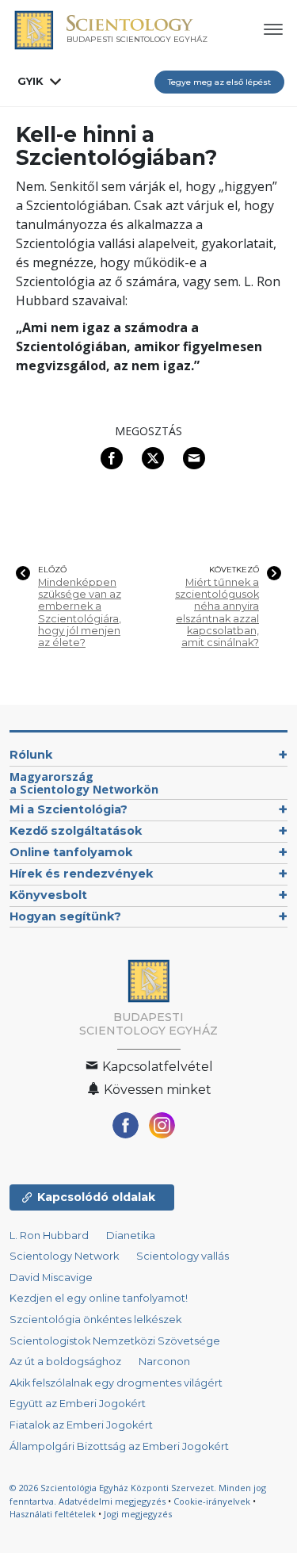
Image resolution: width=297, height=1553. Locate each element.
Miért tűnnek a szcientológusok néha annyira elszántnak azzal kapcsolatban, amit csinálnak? (217, 612)
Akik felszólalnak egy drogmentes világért (116, 1383)
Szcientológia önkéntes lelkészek (95, 1319)
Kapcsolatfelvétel (156, 1066)
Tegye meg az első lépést (219, 82)
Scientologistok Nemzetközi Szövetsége (115, 1341)
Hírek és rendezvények (81, 873)
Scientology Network (64, 1256)
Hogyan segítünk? (65, 916)
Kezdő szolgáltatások (76, 831)
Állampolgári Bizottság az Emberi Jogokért (119, 1446)
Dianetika (130, 1235)
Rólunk (31, 755)
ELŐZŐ (52, 570)
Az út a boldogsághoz (65, 1361)
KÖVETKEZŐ (234, 570)
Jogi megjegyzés (138, 1514)
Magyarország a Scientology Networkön (84, 783)
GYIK (30, 81)
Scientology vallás (182, 1256)
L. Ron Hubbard (49, 1235)
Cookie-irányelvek (211, 1501)
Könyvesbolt (48, 895)
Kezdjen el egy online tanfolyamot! (99, 1298)
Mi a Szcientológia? (69, 809)
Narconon (164, 1361)
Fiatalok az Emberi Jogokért (81, 1425)
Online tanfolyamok (71, 852)
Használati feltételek (53, 1514)
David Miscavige (51, 1277)
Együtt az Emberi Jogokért (78, 1404)
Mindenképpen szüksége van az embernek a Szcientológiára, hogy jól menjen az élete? (79, 612)
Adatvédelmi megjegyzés (112, 1501)
